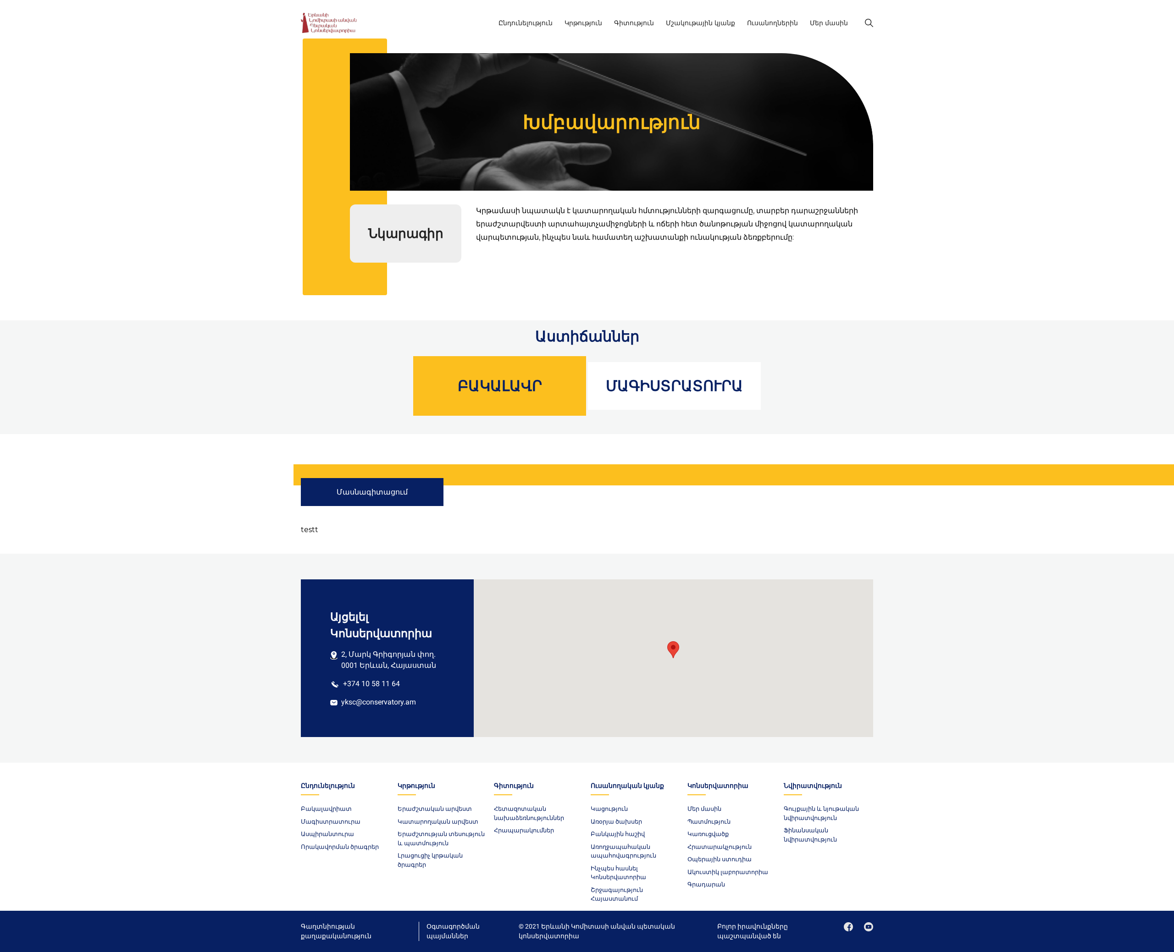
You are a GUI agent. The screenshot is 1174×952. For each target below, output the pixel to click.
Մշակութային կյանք (700, 23)
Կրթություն (583, 23)
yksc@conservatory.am (378, 702)
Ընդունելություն (525, 23)
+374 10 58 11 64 (371, 683)
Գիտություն (634, 23)
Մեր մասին (829, 23)
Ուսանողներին (772, 23)
